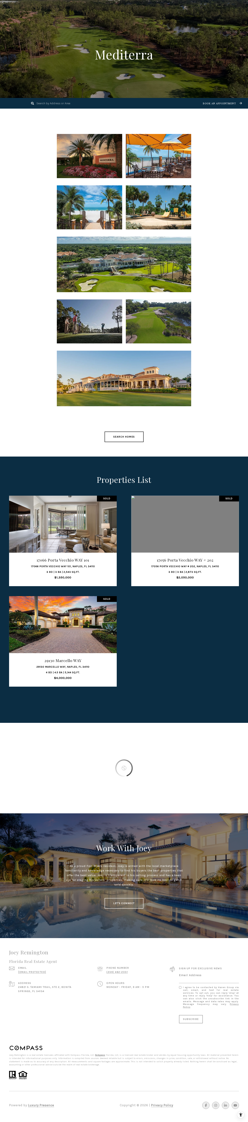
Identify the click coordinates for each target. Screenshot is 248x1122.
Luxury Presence (41, 1105)
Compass (100, 1055)
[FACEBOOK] (206, 1105)
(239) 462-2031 (117, 972)
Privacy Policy (162, 1105)
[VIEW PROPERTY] (63, 535)
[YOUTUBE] (235, 1105)
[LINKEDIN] (225, 1105)
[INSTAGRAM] (215, 1105)
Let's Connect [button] (124, 903)
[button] (222, 103)
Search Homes (124, 436)
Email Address (190, 975)
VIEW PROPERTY (63, 539)
